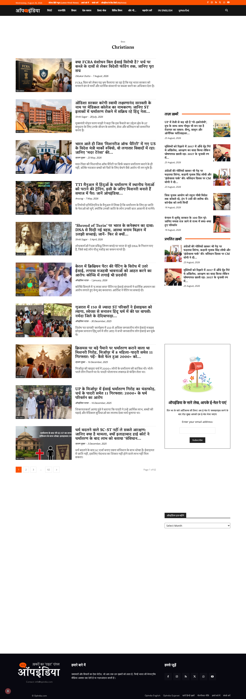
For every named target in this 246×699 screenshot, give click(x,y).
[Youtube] (228, 3)
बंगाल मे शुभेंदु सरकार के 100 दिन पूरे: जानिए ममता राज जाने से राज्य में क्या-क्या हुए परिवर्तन (188, 221)
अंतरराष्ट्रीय (21, 254)
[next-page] (56, 470)
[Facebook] (208, 3)
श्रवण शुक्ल (80, 157)
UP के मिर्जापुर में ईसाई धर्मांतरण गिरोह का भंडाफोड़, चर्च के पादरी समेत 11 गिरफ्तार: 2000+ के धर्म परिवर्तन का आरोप (115, 394)
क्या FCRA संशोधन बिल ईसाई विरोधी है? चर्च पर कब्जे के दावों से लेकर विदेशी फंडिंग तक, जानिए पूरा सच (114, 67)
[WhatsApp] (224, 3)
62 (48, 469)
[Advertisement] (197, 480)
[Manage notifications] (8, 691)
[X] (220, 3)
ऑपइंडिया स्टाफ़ (82, 280)
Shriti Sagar (81, 116)
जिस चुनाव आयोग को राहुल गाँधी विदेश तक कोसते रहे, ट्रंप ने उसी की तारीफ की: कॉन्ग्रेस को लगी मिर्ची (187, 199)
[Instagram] (212, 3)
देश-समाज (20, 91)
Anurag (79, 198)
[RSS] (216, 3)
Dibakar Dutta (82, 76)
